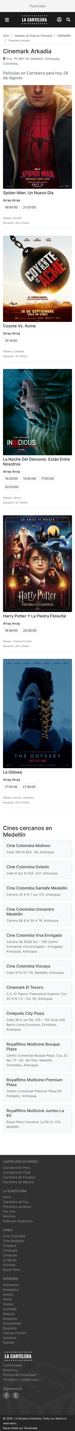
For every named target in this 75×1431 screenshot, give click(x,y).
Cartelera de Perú (16, 1168)
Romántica (11, 1290)
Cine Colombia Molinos (28, 845)
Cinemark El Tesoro (24, 987)
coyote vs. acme (19, 326)
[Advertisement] (37, 6)
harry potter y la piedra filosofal (34, 616)
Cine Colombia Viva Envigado (34, 935)
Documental (12, 1323)
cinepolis (10, 1255)
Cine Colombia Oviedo (27, 866)
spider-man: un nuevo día (28, 192)
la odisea (12, 772)
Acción (8, 1294)
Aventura (9, 1338)
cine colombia (14, 1236)
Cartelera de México (18, 1182)
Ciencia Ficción (14, 1333)
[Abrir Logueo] (59, 19)
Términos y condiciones (21, 1380)
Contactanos (12, 1365)
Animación (11, 1285)
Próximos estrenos (17, 1207)
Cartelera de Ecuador (19, 1177)
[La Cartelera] (34, 19)
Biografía (10, 1328)
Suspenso (10, 1318)
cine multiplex (14, 1241)
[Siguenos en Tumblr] (15, 1395)
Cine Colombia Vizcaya (28, 966)
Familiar (9, 1343)
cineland (9, 1246)
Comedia (10, 1309)
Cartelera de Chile (17, 1172)
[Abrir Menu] (7, 19)
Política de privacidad (19, 1375)
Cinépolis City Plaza (25, 1013)
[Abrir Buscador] (68, 19)
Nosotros (10, 1370)
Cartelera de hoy (16, 1202)
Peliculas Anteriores (18, 1221)
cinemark (10, 1250)
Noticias (9, 1216)
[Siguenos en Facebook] (6, 1395)
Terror (7, 1299)
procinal (9, 1265)
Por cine (9, 1211)
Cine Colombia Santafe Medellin (36, 888)
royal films (11, 1270)
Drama (8, 1304)
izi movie (10, 1260)
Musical (8, 1314)
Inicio (7, 1197)
